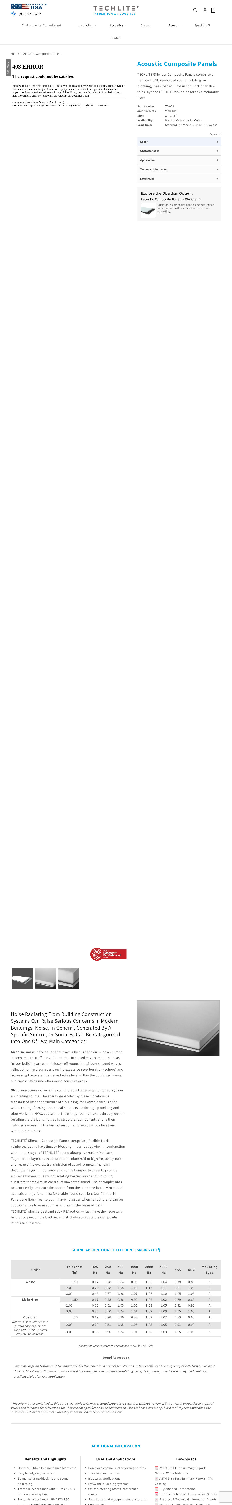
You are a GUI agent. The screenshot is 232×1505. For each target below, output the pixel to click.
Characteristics (149, 150)
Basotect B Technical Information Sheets (188, 1499)
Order (144, 141)
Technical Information (153, 169)
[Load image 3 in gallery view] (68, 978)
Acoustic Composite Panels (42, 53)
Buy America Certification (177, 1489)
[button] (85, 25)
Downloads (147, 178)
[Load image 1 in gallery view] (22, 978)
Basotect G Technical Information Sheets (188, 1494)
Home (15, 53)
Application (147, 160)
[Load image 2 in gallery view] (45, 978)
